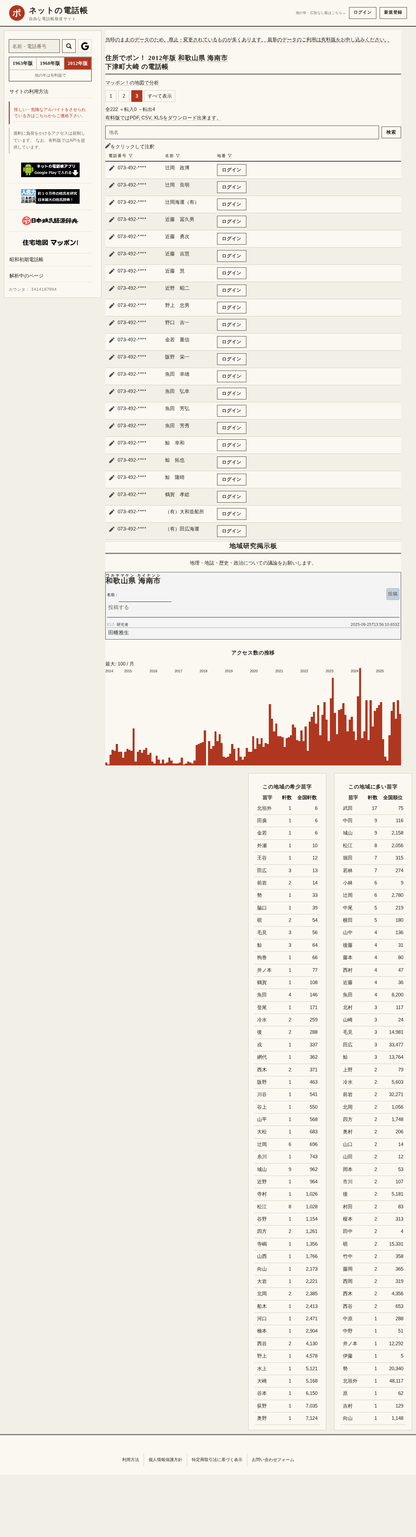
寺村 (262, 1194)
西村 (348, 970)
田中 (348, 1231)
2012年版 (162, 57)
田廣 (262, 820)
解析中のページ (26, 275)
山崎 (348, 1019)
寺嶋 (262, 1244)
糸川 (262, 1156)
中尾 (348, 907)
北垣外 (350, 1381)
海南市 (217, 57)
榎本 (348, 1219)
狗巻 (262, 957)
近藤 (348, 982)
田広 (348, 1044)
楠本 (262, 1331)
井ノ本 (350, 1343)
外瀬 (262, 845)
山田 (348, 1156)
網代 (262, 1057)
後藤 (348, 945)
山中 (348, 932)
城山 (348, 833)
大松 (262, 1131)
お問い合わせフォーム (273, 1459)
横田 (348, 920)
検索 (391, 132)
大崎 (262, 1381)
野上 (262, 1356)
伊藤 (348, 1356)
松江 (348, 845)
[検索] (69, 46)
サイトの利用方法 (28, 91)
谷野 (262, 1219)
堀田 (348, 857)
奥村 (348, 1131)
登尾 (262, 1007)
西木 (348, 1293)
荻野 (262, 1406)
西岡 (348, 1281)
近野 (262, 1181)
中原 (348, 1318)
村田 (348, 1206)
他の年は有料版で (50, 75)
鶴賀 (262, 982)
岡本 (348, 1169)
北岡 (348, 1107)
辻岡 (348, 895)
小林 (348, 882)
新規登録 (393, 12)
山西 (262, 1256)
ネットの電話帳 (58, 10)
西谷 (348, 1306)
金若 (262, 833)
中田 (348, 820)
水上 (262, 1368)
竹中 (348, 1256)
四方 (348, 1119)
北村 (348, 1007)
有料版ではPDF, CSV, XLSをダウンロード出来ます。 (163, 117)
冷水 (348, 1082)
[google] (85, 46)
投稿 (393, 593)
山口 (348, 1144)
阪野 (262, 1082)
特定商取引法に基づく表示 (217, 1459)
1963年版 (23, 63)
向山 (348, 1418)
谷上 (262, 1107)
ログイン (363, 12)
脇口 (262, 907)
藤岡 (348, 1269)
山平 (262, 1119)
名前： (113, 594)
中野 (348, 1331)
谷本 (262, 1393)
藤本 (348, 957)
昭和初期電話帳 (26, 259)
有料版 (328, 39)
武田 (348, 808)
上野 (348, 1069)
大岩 (262, 1281)
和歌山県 (191, 57)
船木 (262, 1306)
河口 (262, 1318)
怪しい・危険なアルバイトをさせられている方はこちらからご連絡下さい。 (50, 112)
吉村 (348, 1406)
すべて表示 (160, 96)
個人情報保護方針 (165, 1459)
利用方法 (130, 1459)
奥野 (262, 1418)
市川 (348, 1181)
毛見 (348, 1032)
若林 (348, 870)
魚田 (348, 994)
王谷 (262, 857)
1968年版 (50, 63)
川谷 (262, 1094)
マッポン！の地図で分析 (132, 82)
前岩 (348, 1094)
